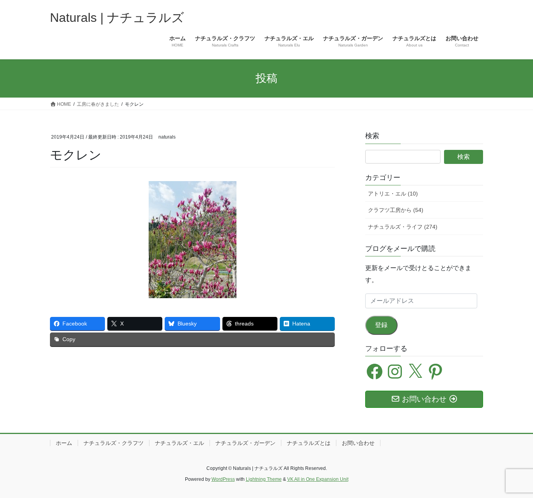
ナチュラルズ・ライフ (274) (402, 227)
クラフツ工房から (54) (395, 210)
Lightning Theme (264, 479)
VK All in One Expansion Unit (317, 479)
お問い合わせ (358, 443)
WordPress (223, 479)
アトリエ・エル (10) (393, 193)
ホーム (64, 443)
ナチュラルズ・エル (179, 443)
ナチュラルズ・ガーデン (245, 443)
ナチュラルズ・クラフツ (114, 443)
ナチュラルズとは (308, 443)
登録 (381, 325)
